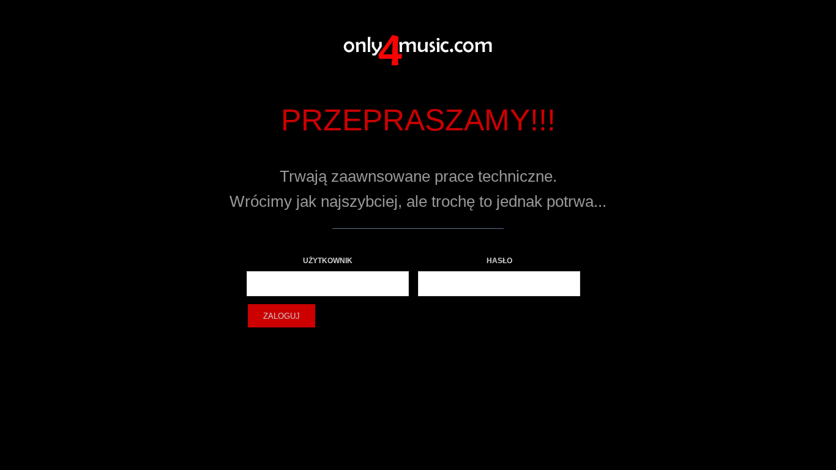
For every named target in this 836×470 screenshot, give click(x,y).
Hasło (499, 260)
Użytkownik (328, 260)
